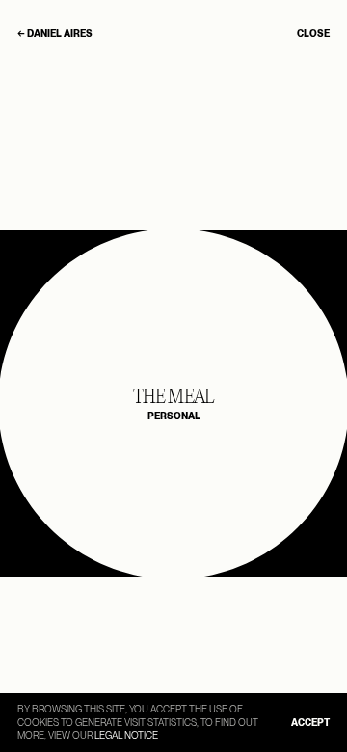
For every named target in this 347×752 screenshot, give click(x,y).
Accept (310, 722)
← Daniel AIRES (55, 33)
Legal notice (126, 734)
